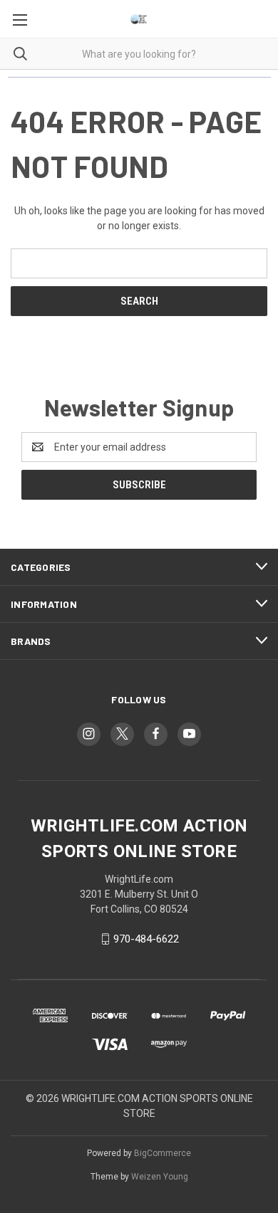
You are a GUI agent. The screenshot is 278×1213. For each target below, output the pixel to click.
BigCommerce (162, 1153)
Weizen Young (159, 1177)
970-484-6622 (146, 939)
